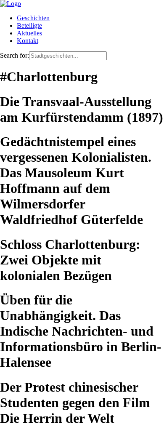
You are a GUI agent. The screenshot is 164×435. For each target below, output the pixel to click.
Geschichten (33, 17)
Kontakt (27, 40)
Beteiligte (29, 25)
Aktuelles (29, 33)
